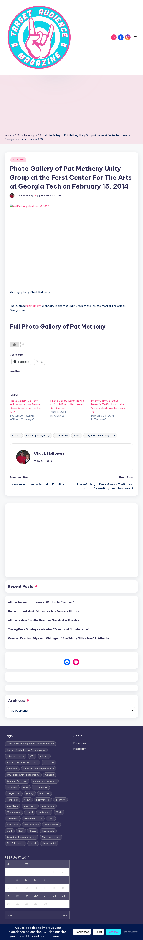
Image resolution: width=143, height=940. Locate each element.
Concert (49, 774)
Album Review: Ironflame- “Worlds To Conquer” (41, 602)
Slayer (32, 831)
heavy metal (43, 799)
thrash (33, 843)
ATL (32, 756)
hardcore (44, 793)
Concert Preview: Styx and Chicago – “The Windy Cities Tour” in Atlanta (58, 638)
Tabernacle (48, 831)
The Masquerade (51, 837)
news (50, 818)
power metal (51, 824)
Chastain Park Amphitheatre (38, 768)
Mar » (64, 915)
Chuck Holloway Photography (23, 774)
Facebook (79, 743)
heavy (27, 799)
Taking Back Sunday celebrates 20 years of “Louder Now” (48, 629)
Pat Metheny (33, 305)
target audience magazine (100, 435)
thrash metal (49, 843)
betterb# (49, 762)
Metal (30, 812)
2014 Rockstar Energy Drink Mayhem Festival (30, 743)
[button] (43, 460)
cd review (12, 768)
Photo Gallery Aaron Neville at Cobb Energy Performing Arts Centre (67, 404)
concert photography (38, 435)
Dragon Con (13, 793)
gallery (30, 793)
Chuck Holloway (49, 453)
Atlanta (16, 435)
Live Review (62, 435)
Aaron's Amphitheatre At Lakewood (26, 750)
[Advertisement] (71, 105)
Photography (31, 824)
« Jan (10, 915)
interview (60, 799)
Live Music (12, 806)
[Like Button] (14, 344)
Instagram (79, 749)
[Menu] (136, 37)
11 (17, 887)
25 (17, 903)
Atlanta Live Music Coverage (22, 762)
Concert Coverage (17, 781)
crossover (12, 787)
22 (54, 895)
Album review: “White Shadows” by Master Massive (43, 620)
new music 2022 (33, 818)
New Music (12, 818)
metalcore (44, 812)
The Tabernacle (15, 843)
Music (77, 435)
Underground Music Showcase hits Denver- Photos (43, 611)
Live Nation (30, 806)
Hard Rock (12, 799)
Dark (25, 787)
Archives (18, 159)
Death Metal (40, 787)
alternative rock (15, 756)
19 (26, 895)
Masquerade (13, 812)
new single (12, 824)
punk (9, 831)
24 (8, 903)
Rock (20, 831)
